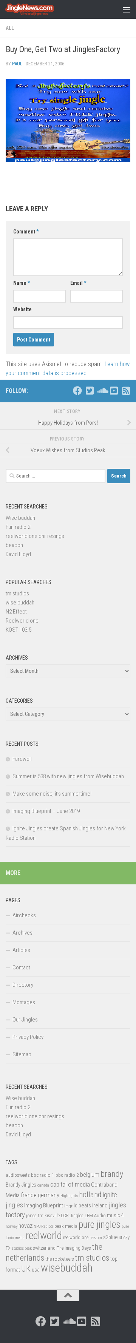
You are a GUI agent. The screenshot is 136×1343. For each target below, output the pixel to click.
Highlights (69, 1195)
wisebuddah (67, 1267)
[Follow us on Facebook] (77, 390)
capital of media (70, 1184)
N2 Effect (16, 611)
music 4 (115, 1215)
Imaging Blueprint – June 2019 (46, 811)
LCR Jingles (72, 1215)
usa (36, 1269)
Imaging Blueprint (43, 1205)
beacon (14, 545)
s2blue (110, 1237)
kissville (52, 1215)
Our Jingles (25, 1019)
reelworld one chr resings (35, 536)
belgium (89, 1174)
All (10, 28)
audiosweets (18, 1175)
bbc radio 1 (42, 1175)
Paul (17, 63)
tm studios (17, 593)
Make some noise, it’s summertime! (51, 793)
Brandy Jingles (21, 1185)
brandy (111, 1174)
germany (48, 1195)
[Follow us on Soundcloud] (101, 390)
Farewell (22, 759)
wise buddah (20, 602)
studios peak (22, 1248)
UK (26, 1268)
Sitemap (21, 1054)
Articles (21, 950)
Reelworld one (22, 620)
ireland (100, 1205)
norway (11, 1226)
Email (78, 283)
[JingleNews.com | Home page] (38, 9)
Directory (22, 984)
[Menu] (126, 9)
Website (22, 309)
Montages (23, 1002)
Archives (22, 932)
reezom (96, 1237)
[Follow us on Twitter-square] (89, 390)
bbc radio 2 (67, 1175)
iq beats (82, 1205)
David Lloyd (18, 554)
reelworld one (75, 1237)
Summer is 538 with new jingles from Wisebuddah (68, 776)
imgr (68, 1206)
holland (90, 1194)
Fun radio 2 (18, 527)
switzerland (44, 1248)
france (29, 1195)
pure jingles (100, 1224)
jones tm (34, 1215)
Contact (21, 967)
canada (43, 1185)
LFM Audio (95, 1215)
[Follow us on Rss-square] (125, 390)
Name (21, 283)
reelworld (44, 1235)
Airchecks (24, 915)
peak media (65, 1226)
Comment (26, 232)
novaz (25, 1225)
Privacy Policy (27, 1037)
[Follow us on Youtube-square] (113, 390)
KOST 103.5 (18, 629)
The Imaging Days (74, 1248)
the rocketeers (59, 1259)
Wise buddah (20, 518)
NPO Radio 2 (43, 1226)
